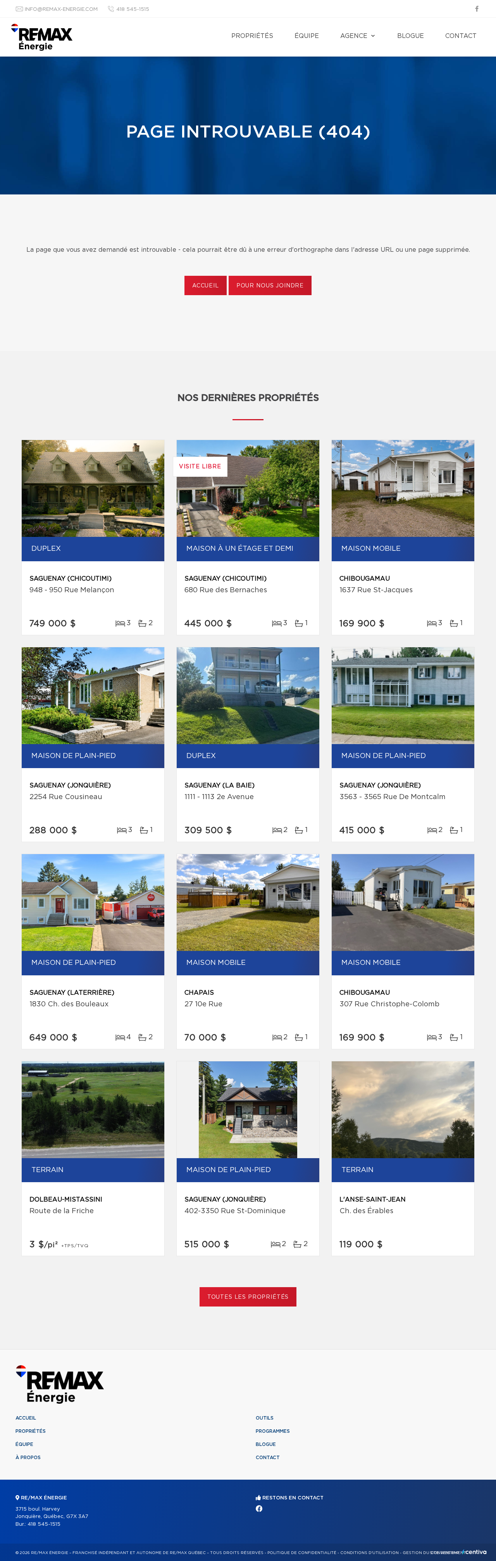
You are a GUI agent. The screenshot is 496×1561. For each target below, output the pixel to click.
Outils (265, 1418)
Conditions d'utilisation (369, 1553)
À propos (28, 1457)
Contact (461, 36)
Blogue (410, 36)
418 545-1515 (132, 9)
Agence (353, 36)
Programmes (273, 1431)
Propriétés (252, 36)
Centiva (474, 1551)
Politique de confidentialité (301, 1553)
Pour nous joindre (270, 286)
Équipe (306, 36)
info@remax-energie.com (61, 9)
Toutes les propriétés (248, 1297)
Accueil (205, 286)
